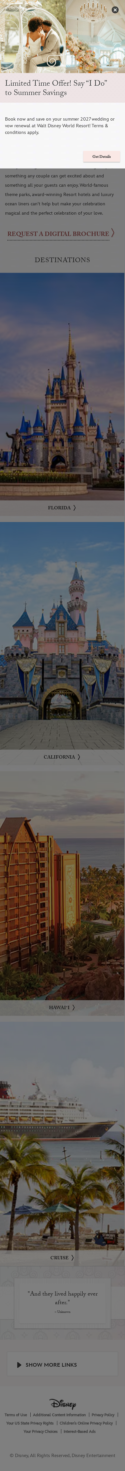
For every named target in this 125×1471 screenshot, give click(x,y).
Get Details (101, 157)
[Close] (115, 9)
